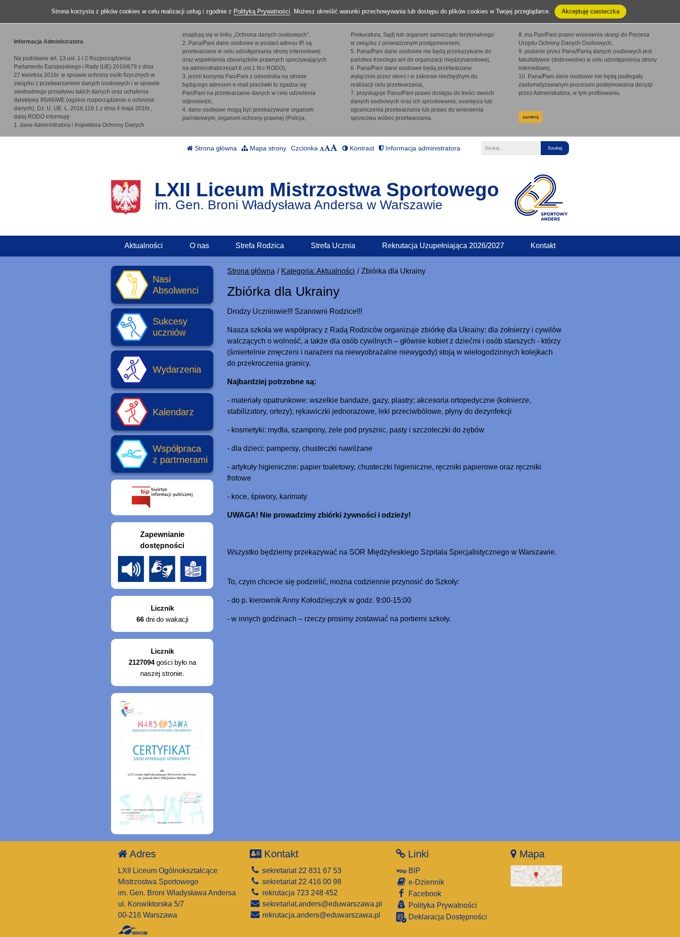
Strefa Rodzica (259, 246)
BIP (413, 871)
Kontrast (361, 148)
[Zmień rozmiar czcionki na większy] (327, 148)
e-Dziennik (425, 882)
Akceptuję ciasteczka (590, 11)
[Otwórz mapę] (536, 875)
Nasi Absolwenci (175, 284)
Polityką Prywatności (262, 11)
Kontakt (543, 246)
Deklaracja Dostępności (447, 917)
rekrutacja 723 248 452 (299, 893)
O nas (199, 246)
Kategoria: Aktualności (318, 271)
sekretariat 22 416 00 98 (300, 882)
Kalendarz (173, 412)
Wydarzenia (177, 369)
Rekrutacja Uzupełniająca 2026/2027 (443, 246)
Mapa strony (267, 148)
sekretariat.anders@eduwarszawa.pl (321, 904)
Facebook (424, 894)
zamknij (530, 116)
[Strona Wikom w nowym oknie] (132, 930)
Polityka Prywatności (442, 905)
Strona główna (215, 148)
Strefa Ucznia (333, 246)
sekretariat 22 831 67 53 (300, 871)
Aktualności (143, 246)
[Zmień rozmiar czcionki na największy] (334, 148)
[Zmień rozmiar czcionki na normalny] (322, 148)
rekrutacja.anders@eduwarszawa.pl (320, 915)
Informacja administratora (421, 148)
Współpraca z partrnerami (180, 454)
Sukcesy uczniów (170, 326)
